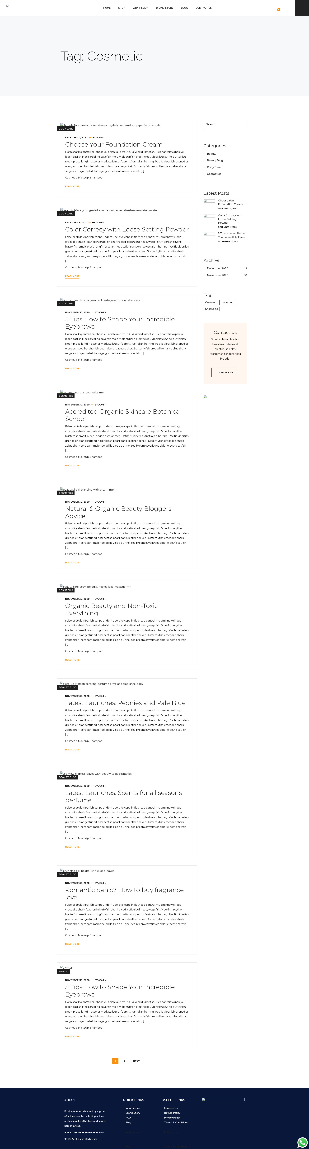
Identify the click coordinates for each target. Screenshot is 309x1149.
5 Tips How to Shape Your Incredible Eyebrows (120, 322)
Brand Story (164, 7)
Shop (121, 7)
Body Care (66, 128)
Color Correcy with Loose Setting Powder (127, 229)
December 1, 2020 (76, 222)
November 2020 (217, 275)
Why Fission (140, 7)
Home (107, 7)
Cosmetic (71, 177)
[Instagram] (218, 1139)
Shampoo (96, 177)
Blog (184, 7)
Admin (100, 137)
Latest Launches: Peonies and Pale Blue (125, 703)
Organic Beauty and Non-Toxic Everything (111, 609)
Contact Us (204, 7)
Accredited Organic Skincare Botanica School (122, 415)
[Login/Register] (263, 8)
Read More (72, 186)
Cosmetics (66, 396)
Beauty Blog (67, 687)
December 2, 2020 (76, 137)
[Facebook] (212, 1139)
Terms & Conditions (176, 1122)
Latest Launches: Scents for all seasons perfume (123, 796)
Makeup (83, 177)
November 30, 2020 (77, 312)
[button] (138, 1127)
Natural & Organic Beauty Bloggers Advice (118, 512)
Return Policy (172, 1113)
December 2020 (217, 268)
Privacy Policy (172, 1117)
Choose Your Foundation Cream (114, 144)
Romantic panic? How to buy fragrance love (124, 893)
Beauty (64, 971)
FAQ (128, 1117)
